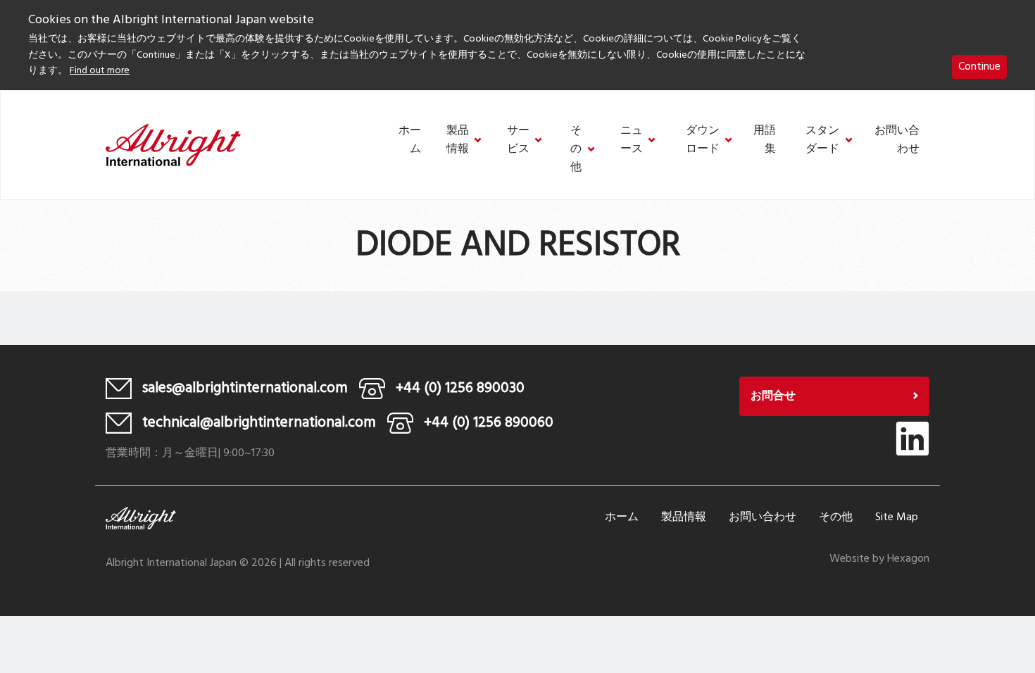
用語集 (764, 140)
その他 (576, 149)
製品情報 (457, 140)
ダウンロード (703, 140)
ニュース (631, 140)
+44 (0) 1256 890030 (460, 388)
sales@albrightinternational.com (245, 388)
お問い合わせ (897, 140)
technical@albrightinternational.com (259, 422)
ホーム (410, 140)
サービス (518, 140)
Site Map (896, 517)
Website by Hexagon (879, 559)
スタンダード (822, 140)
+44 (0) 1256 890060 (488, 422)
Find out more (100, 71)
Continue (979, 67)
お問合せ (773, 396)
